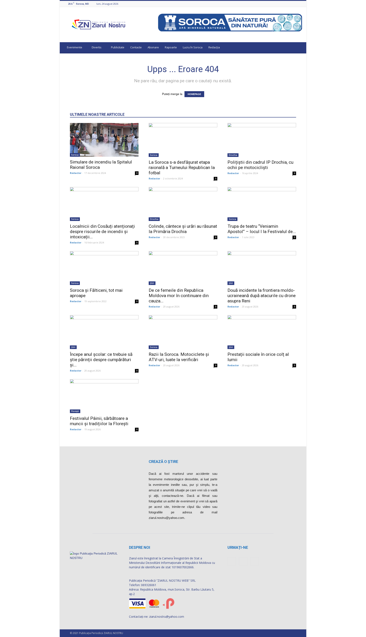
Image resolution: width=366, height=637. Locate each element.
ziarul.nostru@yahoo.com (166, 617)
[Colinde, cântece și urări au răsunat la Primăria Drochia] (183, 204)
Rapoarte (171, 47)
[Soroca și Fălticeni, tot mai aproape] (104, 268)
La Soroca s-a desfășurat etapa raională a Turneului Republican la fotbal (182, 167)
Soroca (75, 154)
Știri (152, 283)
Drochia (233, 155)
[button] (299, 48)
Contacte (136, 47)
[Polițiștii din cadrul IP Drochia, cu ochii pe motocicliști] (261, 140)
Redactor (75, 173)
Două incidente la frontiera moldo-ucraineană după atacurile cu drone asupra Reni (261, 295)
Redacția (214, 47)
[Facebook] (289, 4)
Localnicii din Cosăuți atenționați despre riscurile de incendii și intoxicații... (102, 231)
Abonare (153, 47)
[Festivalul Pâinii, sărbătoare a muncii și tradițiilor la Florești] (104, 396)
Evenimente (74, 47)
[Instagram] (294, 4)
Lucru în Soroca (192, 47)
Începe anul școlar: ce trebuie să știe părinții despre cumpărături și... (101, 359)
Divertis (96, 47)
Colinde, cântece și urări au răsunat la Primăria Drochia (183, 229)
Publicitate (117, 47)
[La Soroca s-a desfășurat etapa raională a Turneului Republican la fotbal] (183, 140)
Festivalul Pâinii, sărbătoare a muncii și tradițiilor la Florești (99, 421)
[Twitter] (299, 4)
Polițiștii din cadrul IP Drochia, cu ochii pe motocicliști (260, 165)
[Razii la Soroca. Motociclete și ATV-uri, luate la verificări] (183, 332)
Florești (75, 411)
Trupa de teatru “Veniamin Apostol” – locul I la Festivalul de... (261, 229)
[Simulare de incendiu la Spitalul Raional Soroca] (104, 140)
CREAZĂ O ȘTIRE (163, 461)
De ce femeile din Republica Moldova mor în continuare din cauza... (179, 295)
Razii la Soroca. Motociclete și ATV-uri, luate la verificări (179, 357)
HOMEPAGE (194, 94)
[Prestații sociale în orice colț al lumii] (261, 332)
